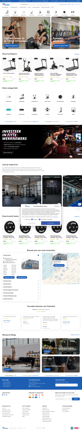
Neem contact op (8, 152)
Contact (4, 408)
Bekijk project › (37, 177)
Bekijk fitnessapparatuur (11, 45)
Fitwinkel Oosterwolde (47, 419)
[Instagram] (4, 394)
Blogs (23, 416)
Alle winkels (44, 408)
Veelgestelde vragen (6, 416)
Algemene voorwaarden (13, 428)
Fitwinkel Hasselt (45, 409)
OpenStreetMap (74, 283)
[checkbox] (26, 219)
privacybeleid (55, 216)
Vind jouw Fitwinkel (63, 4)
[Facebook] (2, 394)
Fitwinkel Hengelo (46, 416)
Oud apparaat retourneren (8, 414)
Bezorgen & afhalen (6, 383)
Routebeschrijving (22, 277)
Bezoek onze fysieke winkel (61, 45)
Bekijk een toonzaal (59, 265)
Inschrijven (76, 398)
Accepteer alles (50, 223)
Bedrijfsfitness (65, 409)
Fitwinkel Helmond (46, 418)
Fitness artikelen (23, 7)
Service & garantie (6, 386)
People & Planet (25, 414)
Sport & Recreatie (36, 7)
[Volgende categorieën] (78, 12)
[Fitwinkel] (5, 428)
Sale (52, 7)
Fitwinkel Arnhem (46, 414)
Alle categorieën (5, 7)
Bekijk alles (77, 54)
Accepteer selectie (31, 223)
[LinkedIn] (6, 394)
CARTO (78, 283)
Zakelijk (68, 4)
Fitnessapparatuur (14, 7)
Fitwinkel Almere (45, 413)
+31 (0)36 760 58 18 (9, 261)
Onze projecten (65, 411)
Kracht (29, 7)
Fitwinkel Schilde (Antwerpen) (48, 411)
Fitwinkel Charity (25, 413)
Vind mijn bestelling (6, 382)
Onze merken (25, 411)
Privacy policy (20, 428)
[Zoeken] (76, 385)
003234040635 (33, 384)
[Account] (76, 4)
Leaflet (69, 283)
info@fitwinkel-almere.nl (10, 262)
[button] (63, 271)
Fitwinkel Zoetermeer (46, 421)
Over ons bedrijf (25, 408)
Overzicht (57, 206)
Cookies (24, 428)
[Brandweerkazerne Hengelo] (21, 191)
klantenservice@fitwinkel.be (35, 386)
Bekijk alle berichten (75, 334)
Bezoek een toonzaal (45, 7)
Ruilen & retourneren (7, 384)
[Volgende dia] (78, 209)
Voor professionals (66, 408)
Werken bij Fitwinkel (26, 409)
